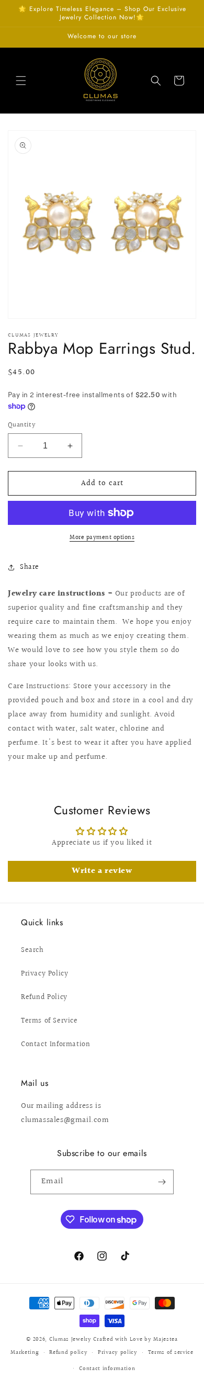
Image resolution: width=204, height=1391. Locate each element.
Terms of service (171, 1352)
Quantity (22, 425)
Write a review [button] (102, 871)
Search (32, 950)
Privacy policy (118, 1352)
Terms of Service (49, 1021)
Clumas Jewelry (70, 1339)
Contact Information (55, 1044)
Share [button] (29, 567)
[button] (20, 80)
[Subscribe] (161, 1182)
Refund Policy (44, 997)
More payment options (102, 538)
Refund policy (68, 1352)
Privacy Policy (44, 974)
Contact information (107, 1368)
